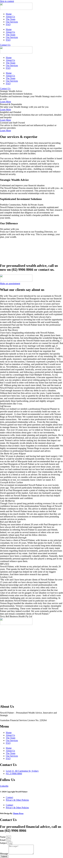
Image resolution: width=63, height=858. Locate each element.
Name (3, 837)
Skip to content (7, 1)
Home (9, 14)
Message (4, 853)
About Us (10, 16)
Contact (9, 797)
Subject (3, 843)
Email (3, 840)
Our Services (12, 22)
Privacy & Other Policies (17, 800)
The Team (10, 19)
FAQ (8, 24)
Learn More (5, 101)
